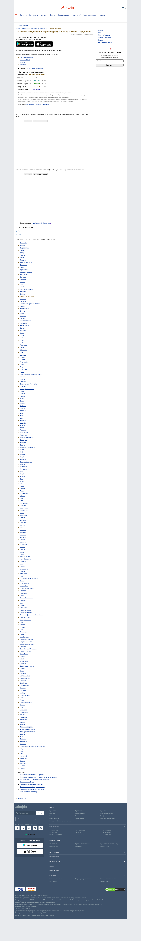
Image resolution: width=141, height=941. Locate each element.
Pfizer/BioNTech (25, 60)
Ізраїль (22, 408)
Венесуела (23, 323)
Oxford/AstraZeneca (26, 57)
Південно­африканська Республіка (31, 615)
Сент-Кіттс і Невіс (26, 651)
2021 (19, 231)
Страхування (63, 15)
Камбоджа (23, 440)
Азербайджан (24, 248)
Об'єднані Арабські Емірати (29, 578)
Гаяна (22, 340)
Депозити (33, 15)
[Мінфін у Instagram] (35, 828)
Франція (22, 734)
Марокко (23, 530)
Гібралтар (23, 369)
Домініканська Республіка (28, 384)
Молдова (23, 537)
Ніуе (21, 576)
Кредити (44, 15)
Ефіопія (22, 396)
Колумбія (23, 459)
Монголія (23, 542)
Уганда (22, 714)
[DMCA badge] (115, 889)
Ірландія (23, 420)
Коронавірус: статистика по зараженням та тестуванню (38, 777)
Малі (21, 527)
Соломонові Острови (27, 666)
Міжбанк (52, 816)
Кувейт (22, 474)
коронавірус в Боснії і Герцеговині (37, 104)
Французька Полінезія (27, 732)
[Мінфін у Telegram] (23, 828)
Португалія (23, 607)
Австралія (23, 243)
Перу (21, 603)
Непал (22, 554)
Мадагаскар (24, 510)
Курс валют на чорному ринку (109, 844)
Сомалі (22, 668)
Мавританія (24, 508)
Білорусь (23, 316)
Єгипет (22, 398)
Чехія (22, 751)
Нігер (21, 564)
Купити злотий (104, 846)
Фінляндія (23, 741)
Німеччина (23, 573)
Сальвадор (23, 632)
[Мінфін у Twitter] (29, 828)
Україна (22, 722)
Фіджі (21, 736)
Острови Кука (24, 583)
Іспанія (22, 425)
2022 (19, 234)
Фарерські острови (26, 727)
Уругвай (22, 724)
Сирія (22, 659)
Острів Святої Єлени (27, 588)
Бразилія (23, 301)
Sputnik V (23, 64)
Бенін (22, 287)
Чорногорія (23, 756)
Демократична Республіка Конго (30, 374)
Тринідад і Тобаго (26, 702)
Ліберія (22, 496)
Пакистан (23, 590)
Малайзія (23, 520)
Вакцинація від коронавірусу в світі (31, 784)
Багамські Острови (26, 272)
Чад (21, 749)
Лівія (21, 500)
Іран (21, 418)
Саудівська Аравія (26, 642)
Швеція (22, 761)
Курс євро (103, 811)
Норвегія (23, 561)
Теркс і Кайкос (25, 695)
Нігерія (22, 566)
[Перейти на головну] (70, 8)
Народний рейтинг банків (107, 818)
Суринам (23, 673)
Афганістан (24, 270)
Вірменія (23, 330)
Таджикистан (24, 685)
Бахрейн (23, 279)
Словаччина (24, 661)
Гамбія (22, 335)
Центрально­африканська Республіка (32, 746)
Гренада (23, 359)
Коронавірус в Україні (27, 782)
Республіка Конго (25, 620)
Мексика (23, 532)
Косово (22, 464)
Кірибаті (22, 481)
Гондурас (23, 355)
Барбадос (23, 277)
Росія (21, 622)
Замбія (22, 403)
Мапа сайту (22, 798)
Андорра (23, 260)
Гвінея (22, 347)
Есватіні (22, 391)
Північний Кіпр (25, 617)
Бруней (22, 306)
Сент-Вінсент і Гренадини (28, 649)
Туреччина (23, 710)
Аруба (22, 267)
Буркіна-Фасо (24, 308)
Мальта (22, 525)
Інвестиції (76, 15)
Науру (22, 552)
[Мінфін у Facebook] (17, 828)
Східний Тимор (25, 676)
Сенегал (23, 646)
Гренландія (24, 362)
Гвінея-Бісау (24, 350)
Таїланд (22, 693)
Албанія (22, 250)
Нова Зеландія (25, 556)
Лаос (21, 483)
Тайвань (22, 688)
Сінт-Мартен (24, 683)
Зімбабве (23, 406)
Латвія (22, 486)
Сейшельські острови (27, 644)
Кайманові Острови (26, 437)
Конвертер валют (54, 818)
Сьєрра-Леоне (25, 678)
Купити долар (53, 846)
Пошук (40, 813)
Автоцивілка (53, 881)
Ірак (21, 415)
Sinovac (22, 62)
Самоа (22, 634)
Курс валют (52, 811)
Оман (22, 581)
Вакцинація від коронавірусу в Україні (32, 789)
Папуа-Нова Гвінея (26, 598)
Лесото (22, 488)
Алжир (22, 253)
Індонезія (23, 411)
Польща (22, 605)
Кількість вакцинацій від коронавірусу (32, 787)
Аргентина (23, 265)
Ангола (22, 255)
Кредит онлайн (79, 818)
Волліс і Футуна (25, 325)
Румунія (22, 627)
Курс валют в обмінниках (82, 844)
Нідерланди (24, 569)
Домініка (23, 381)
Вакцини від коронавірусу (28, 791)
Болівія (22, 294)
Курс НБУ (52, 813)
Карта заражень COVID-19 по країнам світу (34, 779)
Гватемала (23, 345)
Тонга (22, 700)
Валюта (23, 15)
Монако (22, 539)
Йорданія (23, 430)
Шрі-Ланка (23, 763)
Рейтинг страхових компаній (108, 879)
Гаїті (21, 342)
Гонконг (22, 357)
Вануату (22, 318)
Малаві (22, 517)
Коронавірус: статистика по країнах (32, 774)
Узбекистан (23, 719)
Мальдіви (23, 522)
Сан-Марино (24, 637)
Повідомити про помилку (27, 819)
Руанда (22, 624)
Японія (22, 768)
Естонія (22, 393)
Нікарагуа (23, 571)
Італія (22, 428)
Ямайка (22, 766)
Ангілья (22, 257)
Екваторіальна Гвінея (27, 389)
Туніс (21, 707)
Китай (22, 457)
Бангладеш (23, 274)
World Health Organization (35, 68)
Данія (22, 372)
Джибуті (22, 379)
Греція (22, 364)
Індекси (101, 15)
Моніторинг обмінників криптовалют (60, 821)
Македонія (23, 515)
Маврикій (23, 505)
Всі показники (23, 25)
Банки (52, 15)
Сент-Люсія (24, 654)
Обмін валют (53, 844)
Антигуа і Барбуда (26, 262)
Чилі (21, 753)
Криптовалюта (89, 15)
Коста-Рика (23, 466)
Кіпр (21, 479)
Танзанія (23, 690)
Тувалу (22, 705)
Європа (100, 30)
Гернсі (22, 352)
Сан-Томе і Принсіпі (26, 639)
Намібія (22, 549)
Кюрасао (23, 476)
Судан (22, 671)
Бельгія (22, 282)
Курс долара (78, 811)
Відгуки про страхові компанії (83, 879)
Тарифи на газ (104, 816)
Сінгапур (23, 680)
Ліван (22, 498)
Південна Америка (104, 37)
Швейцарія (23, 758)
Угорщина (23, 717)
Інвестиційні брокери (106, 813)
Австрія (22, 245)
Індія (21, 413)
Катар (22, 449)
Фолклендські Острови (27, 729)
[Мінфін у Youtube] (41, 828)
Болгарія (23, 291)
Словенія (23, 663)
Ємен (22, 401)
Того (21, 697)
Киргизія (22, 454)
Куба (21, 471)
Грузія (22, 367)
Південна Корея (25, 610)
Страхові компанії (105, 881)
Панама (22, 595)
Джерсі (22, 376)
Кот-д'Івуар (23, 469)
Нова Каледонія (25, 559)
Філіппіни (23, 739)
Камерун (23, 442)
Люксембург (24, 493)
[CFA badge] (41, 889)
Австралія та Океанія (105, 42)
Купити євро (78, 846)
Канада (22, 445)
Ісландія (22, 423)
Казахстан (23, 435)
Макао (22, 513)
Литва (22, 491)
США (21, 629)
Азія (99, 32)
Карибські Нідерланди (27, 447)
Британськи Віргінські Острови (30, 304)
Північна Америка (104, 35)
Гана (21, 338)
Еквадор (22, 386)
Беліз (21, 284)
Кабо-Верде (24, 432)
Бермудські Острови (27, 289)
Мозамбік (23, 535)
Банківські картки (80, 813)
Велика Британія (25, 321)
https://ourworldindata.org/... (41, 223)
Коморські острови (26, 462)
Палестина (23, 593)
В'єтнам (22, 328)
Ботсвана (23, 299)
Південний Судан (26, 612)
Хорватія (23, 744)
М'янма (22, 547)
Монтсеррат (24, 544)
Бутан (22, 313)
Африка (100, 40)
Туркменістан (24, 712)
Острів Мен (24, 586)
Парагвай (23, 600)
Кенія (22, 452)
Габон (22, 333)
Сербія (22, 656)
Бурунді (22, 311)
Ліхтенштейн (24, 503)
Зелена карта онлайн (55, 879)
